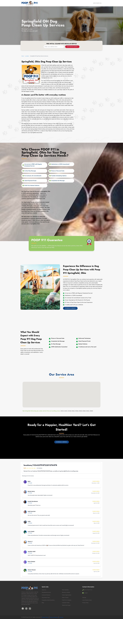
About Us (44, 590)
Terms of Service (54, 617)
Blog (43, 602)
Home (22, 56)
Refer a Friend (65, 597)
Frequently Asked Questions (48, 600)
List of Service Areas (87, 600)
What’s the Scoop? (66, 605)
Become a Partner (66, 592)
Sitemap (84, 597)
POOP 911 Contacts (66, 600)
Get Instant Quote (72, 46)
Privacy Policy (85, 602)
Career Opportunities (66, 595)
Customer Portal (65, 602)
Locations (27, 56)
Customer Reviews (46, 595)
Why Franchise (65, 590)
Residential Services (46, 592)
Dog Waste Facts (46, 597)
